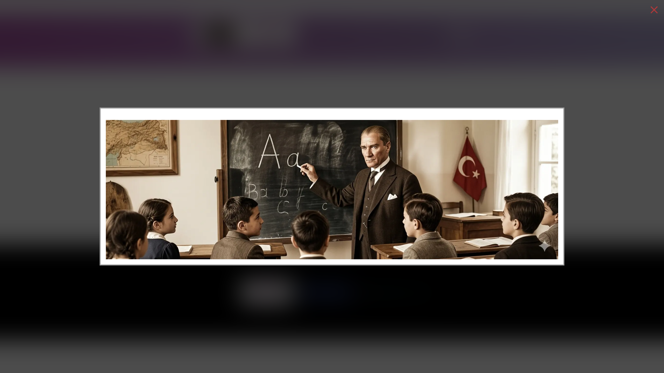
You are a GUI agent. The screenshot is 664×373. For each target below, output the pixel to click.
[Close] (654, 10)
